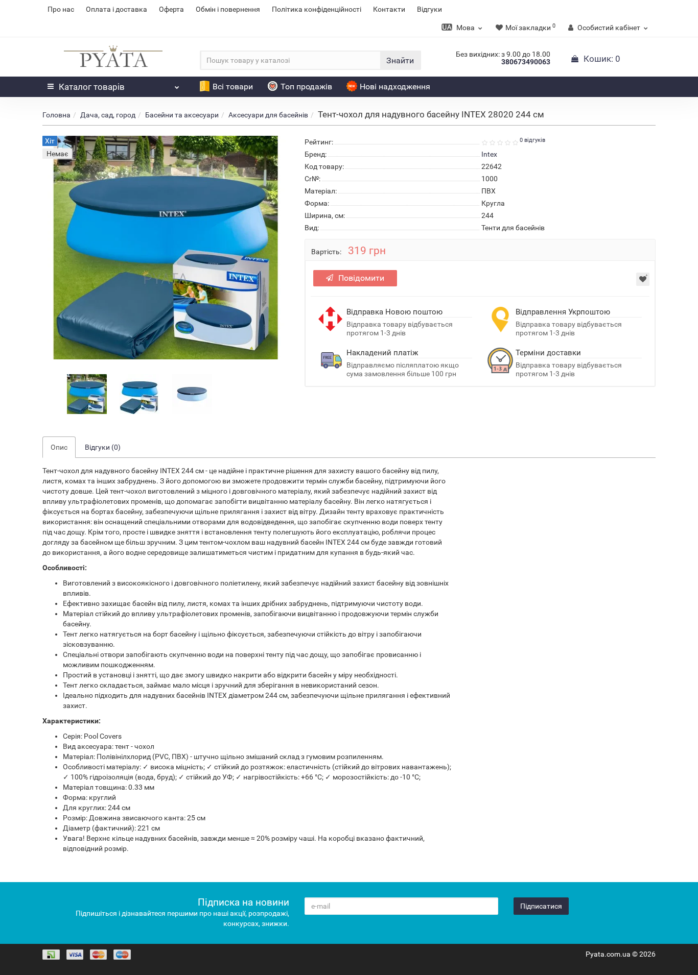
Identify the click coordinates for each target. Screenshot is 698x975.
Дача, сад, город (107, 115)
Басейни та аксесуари (182, 115)
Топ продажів (306, 86)
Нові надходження (395, 86)
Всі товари (233, 86)
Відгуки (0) (103, 447)
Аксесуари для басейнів (268, 115)
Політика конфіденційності (316, 9)
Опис (59, 447)
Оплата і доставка (116, 9)
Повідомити (361, 278)
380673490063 (525, 62)
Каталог (92, 87)
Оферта (171, 9)
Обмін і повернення (228, 9)
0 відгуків (532, 140)
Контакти (389, 9)
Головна (56, 115)
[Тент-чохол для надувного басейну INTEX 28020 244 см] (87, 393)
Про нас (61, 9)
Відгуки (429, 9)
